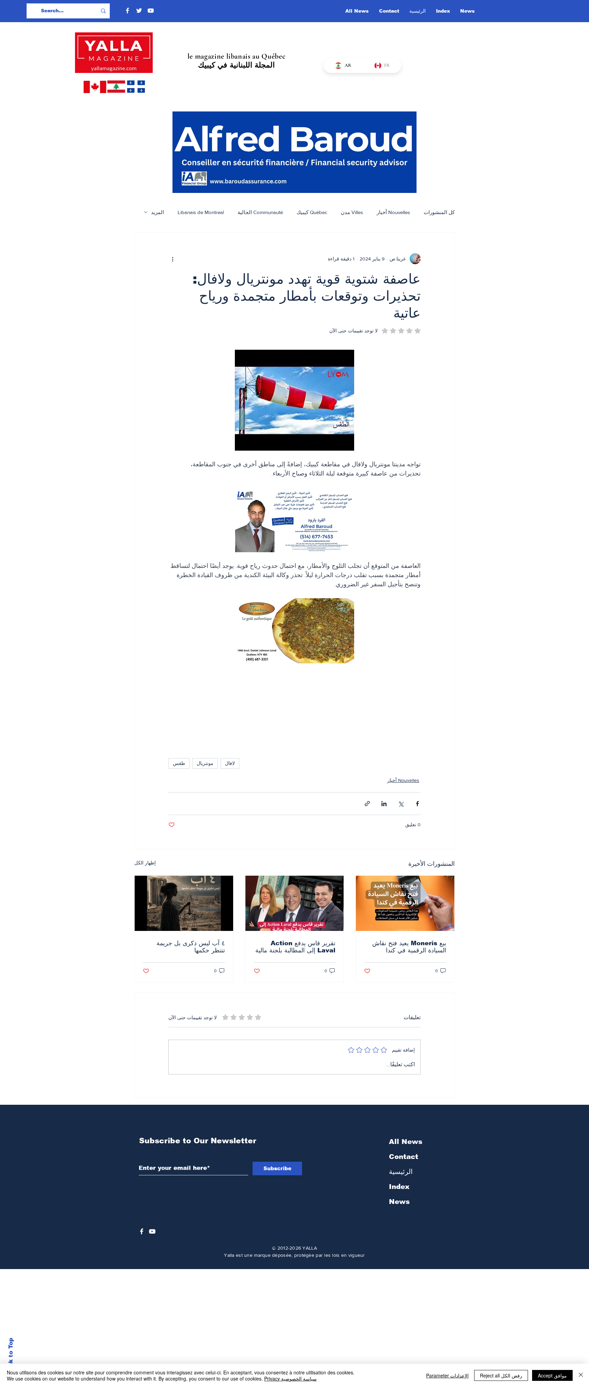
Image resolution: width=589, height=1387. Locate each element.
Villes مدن (352, 212)
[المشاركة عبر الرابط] (367, 803)
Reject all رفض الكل (501, 1375)
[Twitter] (139, 10)
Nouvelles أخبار (393, 212)
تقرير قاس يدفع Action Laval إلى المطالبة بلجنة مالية (295, 947)
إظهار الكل (145, 862)
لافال (230, 763)
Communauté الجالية (260, 212)
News (399, 1201)
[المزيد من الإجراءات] (172, 259)
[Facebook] (127, 10)
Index (399, 1186)
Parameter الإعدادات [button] (447, 1375)
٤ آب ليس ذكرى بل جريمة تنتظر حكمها (190, 947)
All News (405, 1141)
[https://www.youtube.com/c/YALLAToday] (152, 1231)
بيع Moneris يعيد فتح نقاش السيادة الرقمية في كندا (409, 947)
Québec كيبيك (312, 212)
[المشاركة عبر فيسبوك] (417, 803)
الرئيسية (401, 1171)
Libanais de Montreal (201, 212)
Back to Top (10, 1356)
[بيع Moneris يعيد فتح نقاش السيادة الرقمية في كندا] (405, 903)
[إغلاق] (581, 1375)
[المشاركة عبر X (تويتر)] (400, 803)
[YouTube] (150, 10)
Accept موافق (552, 1375)
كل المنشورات (439, 212)
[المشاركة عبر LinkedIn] (384, 803)
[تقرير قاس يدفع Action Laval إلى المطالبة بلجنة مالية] (294, 903)
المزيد (157, 212)
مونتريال (205, 763)
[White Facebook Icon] (142, 1231)
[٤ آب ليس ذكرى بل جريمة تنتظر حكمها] (184, 903)
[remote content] (294, 707)
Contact (403, 1156)
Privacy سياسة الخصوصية (290, 1378)
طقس (179, 763)
